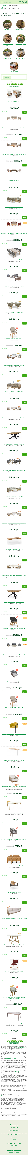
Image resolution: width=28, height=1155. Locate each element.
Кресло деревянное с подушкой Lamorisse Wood (14, 734)
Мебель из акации (20, 58)
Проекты (14, 1145)
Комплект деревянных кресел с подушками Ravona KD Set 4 (14, 787)
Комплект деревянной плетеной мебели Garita (14, 127)
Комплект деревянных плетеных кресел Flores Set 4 (14, 681)
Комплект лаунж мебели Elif (14, 180)
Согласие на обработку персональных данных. (14, 1150)
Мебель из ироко (14, 71)
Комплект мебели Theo (14, 101)
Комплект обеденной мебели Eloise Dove (14, 865)
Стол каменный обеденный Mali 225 (14, 813)
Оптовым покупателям (14, 1143)
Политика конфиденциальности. (14, 1152)
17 (22, 84)
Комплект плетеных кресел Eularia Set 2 (14, 707)
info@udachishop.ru (14, 1130)
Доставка (14, 1137)
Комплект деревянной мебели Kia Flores (14, 259)
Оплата (14, 1139)
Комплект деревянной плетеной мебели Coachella (14, 233)
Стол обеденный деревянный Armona (14, 760)
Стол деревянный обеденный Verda (14, 549)
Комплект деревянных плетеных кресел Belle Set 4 (14, 839)
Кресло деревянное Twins (14, 892)
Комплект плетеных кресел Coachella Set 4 (14, 628)
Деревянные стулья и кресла (7, 44)
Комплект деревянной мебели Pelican (14, 286)
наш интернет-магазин (21, 1047)
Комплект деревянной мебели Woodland (14, 365)
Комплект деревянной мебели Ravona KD (14, 470)
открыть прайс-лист (10, 1058)
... (20, 84)
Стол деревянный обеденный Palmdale (14, 444)
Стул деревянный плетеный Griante (14, 971)
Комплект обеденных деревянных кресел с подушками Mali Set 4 (14, 998)
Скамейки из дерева (21, 44)
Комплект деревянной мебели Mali (14, 207)
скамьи (17, 1071)
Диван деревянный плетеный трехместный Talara (14, 918)
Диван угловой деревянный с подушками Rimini (14, 575)
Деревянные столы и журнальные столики (20, 30)
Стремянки (4, 1095)
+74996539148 (14, 1127)
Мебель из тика (7, 58)
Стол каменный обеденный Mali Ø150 (14, 944)
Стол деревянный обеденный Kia (14, 1023)
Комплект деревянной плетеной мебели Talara (14, 417)
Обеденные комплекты (7, 30)
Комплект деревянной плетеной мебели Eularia (14, 154)
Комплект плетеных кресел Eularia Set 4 (14, 338)
